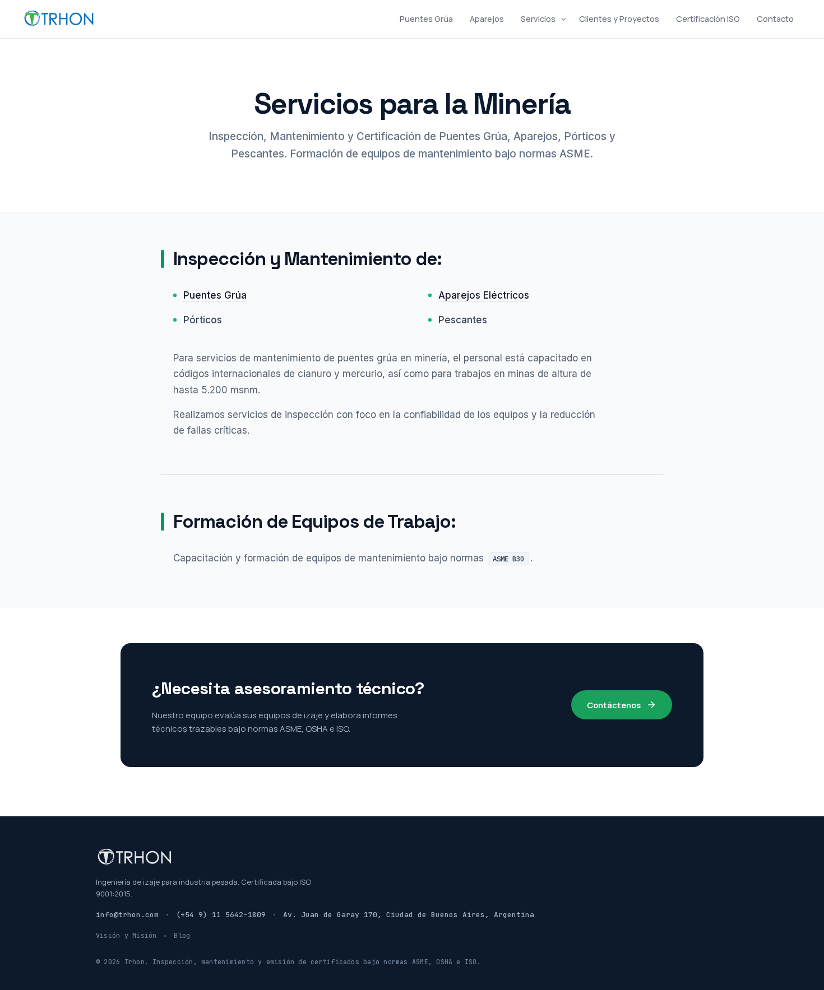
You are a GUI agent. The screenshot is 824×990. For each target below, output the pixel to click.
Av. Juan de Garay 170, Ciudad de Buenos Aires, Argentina (408, 914)
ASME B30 (508, 558)
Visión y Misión (126, 935)
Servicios (538, 18)
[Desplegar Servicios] (563, 19)
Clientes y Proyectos (619, 18)
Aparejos (487, 18)
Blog (182, 935)
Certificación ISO (708, 18)
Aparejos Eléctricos (483, 295)
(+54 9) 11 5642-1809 (221, 914)
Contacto (775, 18)
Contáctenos (614, 704)
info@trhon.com (127, 914)
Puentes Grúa (426, 18)
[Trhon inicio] (59, 19)
